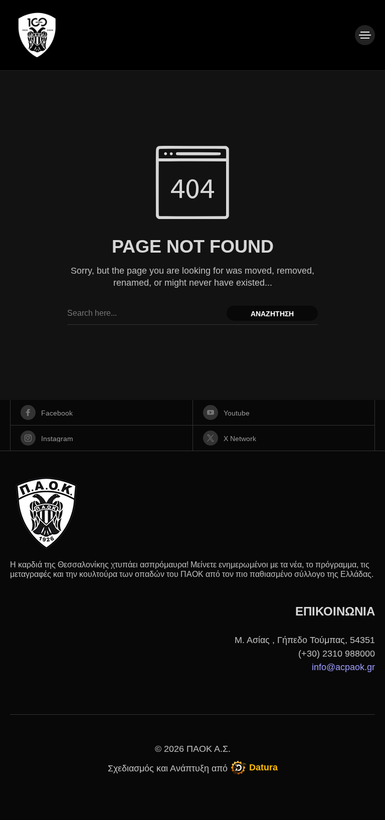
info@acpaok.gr (343, 667)
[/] (365, 35)
